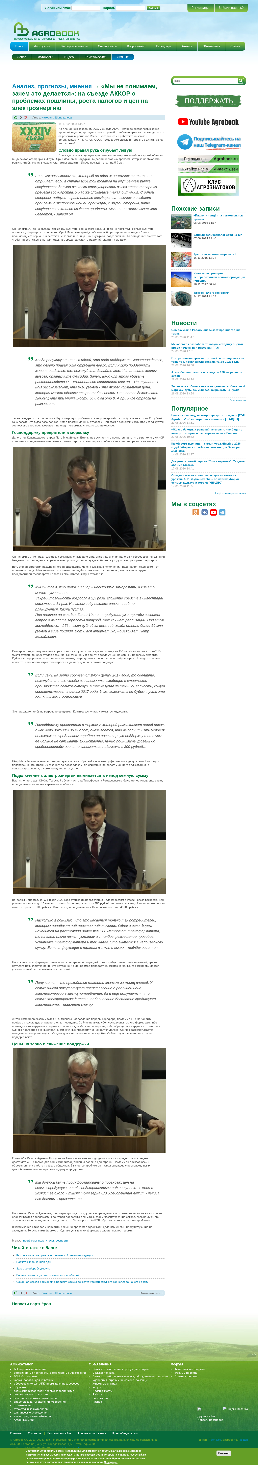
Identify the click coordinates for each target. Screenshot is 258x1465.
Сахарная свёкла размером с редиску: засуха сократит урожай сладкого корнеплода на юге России (82, 1281)
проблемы (30, 1240)
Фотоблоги (45, 57)
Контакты (16, 1433)
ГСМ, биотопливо (25, 1376)
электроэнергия (59, 1240)
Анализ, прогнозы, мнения (52, 86)
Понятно (223, 1453)
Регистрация (200, 7)
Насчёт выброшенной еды (33, 1261)
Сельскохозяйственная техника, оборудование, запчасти (130, 1376)
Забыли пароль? (231, 7)
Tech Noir (215, 1439)
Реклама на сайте (59, 1433)
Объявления (211, 46)
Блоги (19, 46)
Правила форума (186, 1376)
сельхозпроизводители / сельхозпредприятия (44, 1390)
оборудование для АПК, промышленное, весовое (46, 1383)
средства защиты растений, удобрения (40, 1401)
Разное (97, 1401)
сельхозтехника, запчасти (31, 1394)
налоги (42, 1240)
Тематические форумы (190, 1369)
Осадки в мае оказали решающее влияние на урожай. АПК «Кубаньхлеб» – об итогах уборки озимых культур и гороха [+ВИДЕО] (205, 479)
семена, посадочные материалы (35, 1398)
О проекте (35, 1433)
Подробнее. (111, 1462)
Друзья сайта (206, 1416)
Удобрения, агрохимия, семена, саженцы (120, 1380)
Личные (123, 57)
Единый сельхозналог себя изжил (218, 234)
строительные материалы (31, 1408)
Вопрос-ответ (136, 46)
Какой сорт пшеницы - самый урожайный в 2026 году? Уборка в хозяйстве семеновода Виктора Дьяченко (206, 447)
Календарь (163, 46)
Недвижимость (102, 1390)
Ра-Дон (243, 1439)
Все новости (238, 400)
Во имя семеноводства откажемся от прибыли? (47, 1275)
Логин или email (58, 8)
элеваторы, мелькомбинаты (32, 1416)
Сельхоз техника (103, 1372)
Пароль (109, 8)
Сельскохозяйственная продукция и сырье (121, 1369)
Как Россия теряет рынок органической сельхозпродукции (54, 1255)
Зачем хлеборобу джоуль (33, 1268)
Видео (69, 57)
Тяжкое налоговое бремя (211, 292)
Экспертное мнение (74, 46)
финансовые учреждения (31, 1412)
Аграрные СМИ (24, 1419)
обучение (20, 1387)
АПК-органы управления (30, 1369)
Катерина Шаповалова (57, 117)
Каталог (186, 46)
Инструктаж (42, 46)
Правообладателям (125, 1433)
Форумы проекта (186, 1372)
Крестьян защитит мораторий (215, 254)
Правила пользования (91, 1433)
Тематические (95, 57)
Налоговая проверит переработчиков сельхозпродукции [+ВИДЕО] (219, 277)
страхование (22, 1405)
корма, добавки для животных (33, 1380)
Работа (97, 1394)
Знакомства (100, 1398)
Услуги (97, 1387)
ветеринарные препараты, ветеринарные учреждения (50, 1372)
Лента (21, 57)
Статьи (235, 46)
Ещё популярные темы (230, 493)
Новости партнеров (210, 1419)
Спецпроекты (107, 46)
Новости (184, 323)
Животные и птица (105, 1383)
